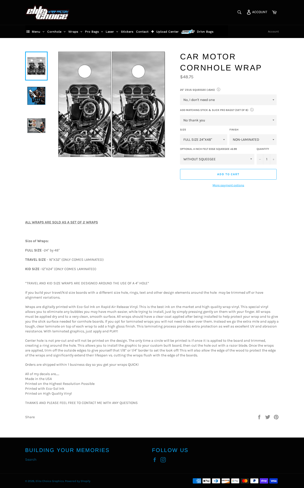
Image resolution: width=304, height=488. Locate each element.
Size (183, 129)
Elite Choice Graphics (50, 481)
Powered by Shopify (77, 481)
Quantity (263, 149)
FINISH (233, 129)
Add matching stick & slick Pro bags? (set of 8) (214, 110)
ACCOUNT (259, 12)
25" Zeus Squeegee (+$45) (197, 89)
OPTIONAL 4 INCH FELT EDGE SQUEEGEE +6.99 (208, 149)
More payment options (228, 185)
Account (273, 31)
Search (30, 459)
